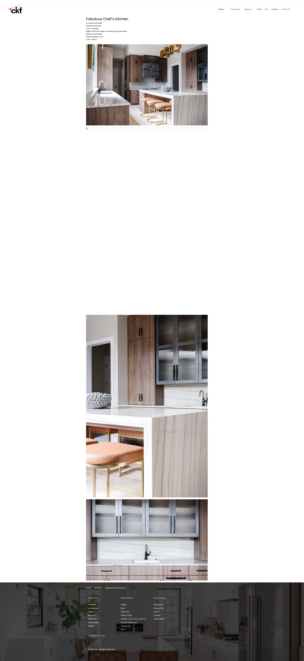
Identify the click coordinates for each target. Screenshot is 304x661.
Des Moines (158, 604)
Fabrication (92, 619)
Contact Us (125, 626)
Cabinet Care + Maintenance (133, 619)
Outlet (90, 612)
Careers (91, 626)
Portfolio (98, 588)
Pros (122, 629)
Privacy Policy (126, 615)
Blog (122, 608)
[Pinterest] (300, 2)
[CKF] (15, 9)
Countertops (93, 608)
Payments (125, 612)
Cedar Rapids (159, 619)
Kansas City (158, 608)
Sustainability (93, 622)
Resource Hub (93, 652)
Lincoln (156, 612)
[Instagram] (291, 2)
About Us (91, 615)
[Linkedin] (296, 2)
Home (88, 588)
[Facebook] (287, 2)
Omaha (157, 615)
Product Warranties (129, 622)
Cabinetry (92, 604)
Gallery (124, 604)
